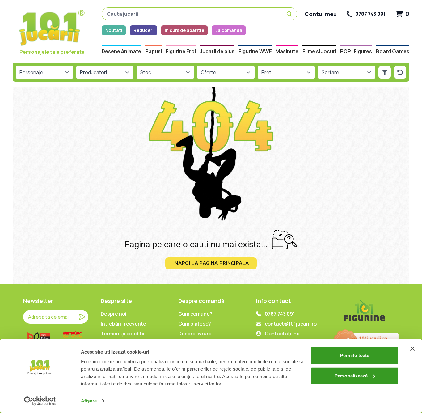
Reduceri (143, 30)
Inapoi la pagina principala (211, 263)
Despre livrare (195, 333)
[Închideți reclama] (412, 349)
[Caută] (290, 13)
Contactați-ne (282, 333)
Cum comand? (195, 313)
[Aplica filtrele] (384, 72)
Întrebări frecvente (123, 323)
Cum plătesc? (194, 323)
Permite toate (354, 355)
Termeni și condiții (122, 333)
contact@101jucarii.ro (291, 323)
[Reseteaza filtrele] (400, 72)
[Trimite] (82, 317)
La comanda (228, 30)
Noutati (113, 30)
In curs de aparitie (184, 30)
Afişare (89, 400)
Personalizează (351, 375)
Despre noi (113, 313)
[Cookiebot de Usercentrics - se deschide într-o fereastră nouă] (40, 401)
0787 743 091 (280, 313)
